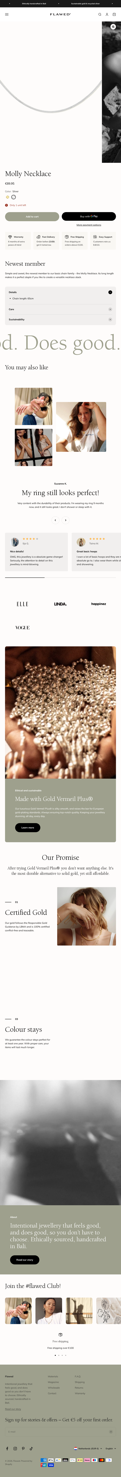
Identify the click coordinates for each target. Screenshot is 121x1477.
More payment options (89, 224)
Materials (53, 1376)
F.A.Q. (78, 1376)
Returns (79, 1387)
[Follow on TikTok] (31, 1448)
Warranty (80, 1393)
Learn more (27, 827)
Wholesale (54, 1387)
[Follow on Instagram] (15, 1448)
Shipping (80, 1382)
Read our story (24, 1259)
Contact (52, 1393)
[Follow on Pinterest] (23, 1448)
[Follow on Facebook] (7, 1448)
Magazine (53, 1382)
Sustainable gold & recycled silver (57, 4)
